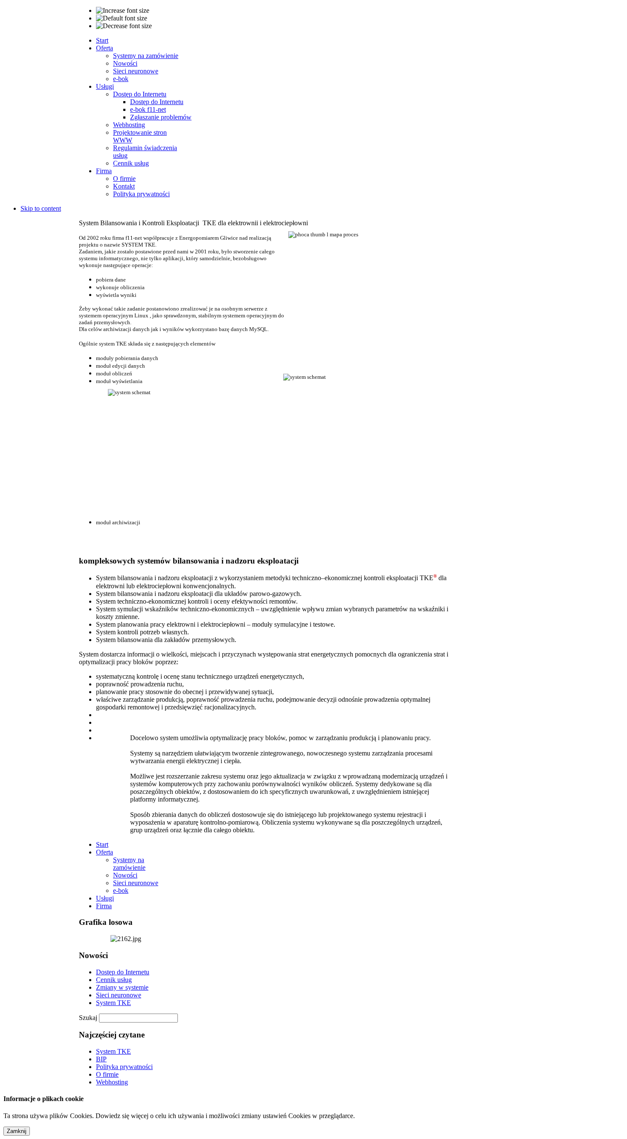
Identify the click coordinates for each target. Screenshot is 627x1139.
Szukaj (89, 1017)
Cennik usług (114, 979)
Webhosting (112, 1082)
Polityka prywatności (124, 1066)
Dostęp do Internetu (122, 972)
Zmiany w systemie (122, 987)
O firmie (107, 1074)
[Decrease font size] (124, 26)
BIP (101, 1059)
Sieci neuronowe (118, 995)
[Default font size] (121, 18)
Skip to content (40, 208)
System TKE (113, 1002)
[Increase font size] (122, 11)
